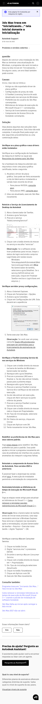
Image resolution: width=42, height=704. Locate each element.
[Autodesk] (13, 3)
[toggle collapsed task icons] (29, 3)
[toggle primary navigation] (5, 3)
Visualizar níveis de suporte (14, 689)
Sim (7, 630)
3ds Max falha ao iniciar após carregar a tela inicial (19, 605)
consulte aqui (32, 190)
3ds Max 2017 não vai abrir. (14, 610)
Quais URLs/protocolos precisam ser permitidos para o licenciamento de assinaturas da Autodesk (21, 346)
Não (18, 630)
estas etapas (12, 445)
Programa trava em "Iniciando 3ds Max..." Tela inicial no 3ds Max (20, 587)
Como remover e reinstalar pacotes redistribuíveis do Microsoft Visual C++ (19, 503)
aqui (9, 476)
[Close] (37, 11)
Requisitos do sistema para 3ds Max (18, 158)
